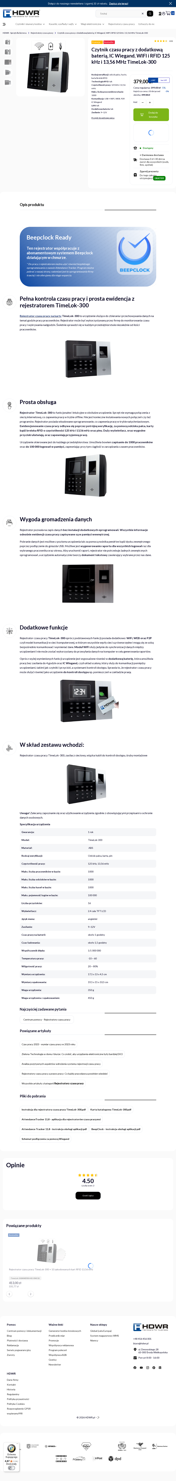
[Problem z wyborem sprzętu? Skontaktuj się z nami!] (160, 13)
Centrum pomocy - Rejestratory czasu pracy (46, 1019)
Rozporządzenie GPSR (19, 1408)
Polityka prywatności (18, 1399)
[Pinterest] (153, 1367)
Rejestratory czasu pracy (42, 33)
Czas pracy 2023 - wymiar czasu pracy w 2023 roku (48, 1044)
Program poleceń (58, 1350)
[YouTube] (141, 1367)
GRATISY (159, 178)
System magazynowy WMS (104, 1335)
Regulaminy (13, 1394)
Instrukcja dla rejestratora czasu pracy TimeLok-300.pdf (54, 1109)
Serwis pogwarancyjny (19, 1350)
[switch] (11, 1468)
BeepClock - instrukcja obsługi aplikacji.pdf (115, 1129)
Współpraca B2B (58, 1354)
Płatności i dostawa (17, 1340)
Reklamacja (13, 1345)
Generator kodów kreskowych (65, 1330)
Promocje (54, 1340)
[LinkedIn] (160, 1367)
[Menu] (17, 1444)
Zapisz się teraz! (118, 3)
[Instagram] (147, 1367)
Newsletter (55, 1364)
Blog (9, 1335)
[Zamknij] (170, 4)
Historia (11, 1389)
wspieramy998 (15, 1413)
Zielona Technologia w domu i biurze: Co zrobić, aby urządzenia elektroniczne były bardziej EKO (72, 1054)
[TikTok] (166, 1367)
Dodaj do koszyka (153, 114)
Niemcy (94, 1340)
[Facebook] (135, 1367)
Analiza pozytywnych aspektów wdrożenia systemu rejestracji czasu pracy (61, 1063)
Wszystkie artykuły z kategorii (53, 1083)
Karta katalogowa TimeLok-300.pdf (110, 1109)
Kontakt (11, 1384)
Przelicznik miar (57, 1335)
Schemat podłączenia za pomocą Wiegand (45, 1138)
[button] (150, 13)
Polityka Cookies (16, 1403)
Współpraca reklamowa (61, 1345)
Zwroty (11, 1354)
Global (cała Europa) (101, 1330)
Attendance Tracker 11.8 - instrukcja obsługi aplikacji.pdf (54, 1129)
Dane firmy (12, 1379)
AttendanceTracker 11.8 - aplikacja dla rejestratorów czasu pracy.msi (61, 1119)
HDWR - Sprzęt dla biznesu (15, 33)
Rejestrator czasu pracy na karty (41, 315)
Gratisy (53, 1359)
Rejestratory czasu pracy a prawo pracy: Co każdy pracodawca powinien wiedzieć (65, 1073)
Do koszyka (91, 1288)
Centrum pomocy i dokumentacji (24, 1330)
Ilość (135, 102)
